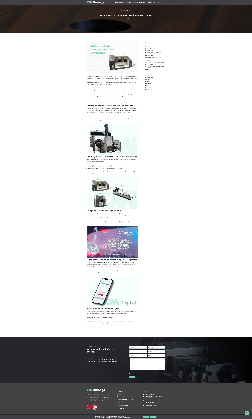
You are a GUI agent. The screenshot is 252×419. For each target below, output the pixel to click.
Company (121, 2)
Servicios (147, 87)
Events (147, 81)
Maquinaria (148, 83)
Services (135, 2)
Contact (159, 2)
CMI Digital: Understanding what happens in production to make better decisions (154, 59)
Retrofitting (123, 408)
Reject (153, 417)
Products (128, 2)
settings (130, 417)
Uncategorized (148, 89)
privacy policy (146, 373)
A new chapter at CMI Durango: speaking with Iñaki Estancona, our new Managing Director (155, 68)
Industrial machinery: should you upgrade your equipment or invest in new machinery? (154, 54)
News (155, 2)
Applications (142, 2)
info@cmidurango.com (151, 405)
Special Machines (125, 405)
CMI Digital (149, 2)
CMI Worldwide (149, 77)
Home (116, 2)
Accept (146, 417)
